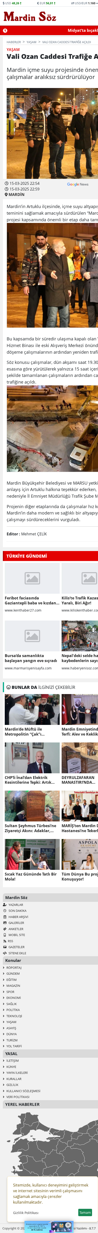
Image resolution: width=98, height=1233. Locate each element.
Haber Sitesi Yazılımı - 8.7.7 (77, 1228)
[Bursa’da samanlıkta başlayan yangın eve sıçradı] (32, 636)
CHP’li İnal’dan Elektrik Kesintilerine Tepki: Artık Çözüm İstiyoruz (28, 780)
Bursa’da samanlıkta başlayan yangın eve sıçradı (31, 658)
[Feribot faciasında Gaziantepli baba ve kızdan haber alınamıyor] (32, 578)
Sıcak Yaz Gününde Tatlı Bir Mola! (31, 877)
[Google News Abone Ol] (78, 183)
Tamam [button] (85, 1212)
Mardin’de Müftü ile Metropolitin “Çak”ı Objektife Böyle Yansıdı (27, 732)
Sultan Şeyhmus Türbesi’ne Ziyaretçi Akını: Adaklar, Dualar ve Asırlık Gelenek (30, 828)
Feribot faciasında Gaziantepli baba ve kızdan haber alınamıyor (30, 601)
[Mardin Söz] (30, 16)
